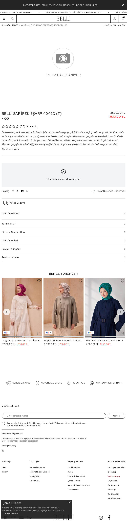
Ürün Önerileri (10, 240)
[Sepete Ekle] (39, 334)
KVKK (70, 472)
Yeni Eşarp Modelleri (116, 467)
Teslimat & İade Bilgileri (40, 472)
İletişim (5, 472)
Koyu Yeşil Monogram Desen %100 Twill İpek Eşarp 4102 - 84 (105, 340)
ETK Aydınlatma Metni (77, 476)
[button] (12, 336)
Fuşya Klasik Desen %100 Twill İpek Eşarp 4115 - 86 (21, 340)
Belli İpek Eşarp (114, 498)
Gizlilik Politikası (74, 467)
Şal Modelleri (113, 485)
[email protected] (21, 12)
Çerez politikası (74, 480)
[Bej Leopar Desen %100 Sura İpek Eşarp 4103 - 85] (63, 308)
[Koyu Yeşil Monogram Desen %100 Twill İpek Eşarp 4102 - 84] (105, 308)
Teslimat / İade (10, 257)
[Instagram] (101, 517)
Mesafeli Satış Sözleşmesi (79, 485)
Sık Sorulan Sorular (37, 467)
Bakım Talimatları (11, 249)
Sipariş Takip (35, 476)
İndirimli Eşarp (114, 476)
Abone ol (116, 416)
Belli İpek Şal (113, 494)
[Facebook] (109, 517)
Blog (4, 467)
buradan (27, 425)
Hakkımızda (35, 480)
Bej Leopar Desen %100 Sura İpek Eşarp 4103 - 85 (63, 340)
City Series (112, 480)
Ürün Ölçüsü (12, 149)
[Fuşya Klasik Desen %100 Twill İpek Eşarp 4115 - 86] (22, 308)
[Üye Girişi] (114, 18)
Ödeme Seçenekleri (13, 232)
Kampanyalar (73, 489)
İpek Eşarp (112, 472)
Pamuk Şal (112, 489)
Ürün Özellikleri (10, 213)
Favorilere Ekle (39, 281)
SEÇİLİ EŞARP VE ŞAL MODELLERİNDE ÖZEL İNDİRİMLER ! (70, 5)
